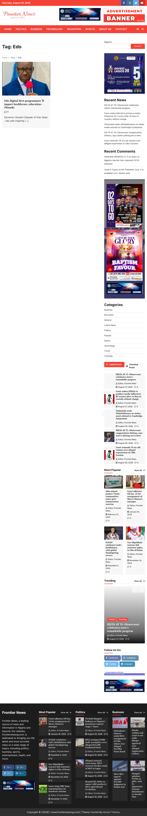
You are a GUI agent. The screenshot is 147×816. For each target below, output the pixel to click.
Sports (90, 29)
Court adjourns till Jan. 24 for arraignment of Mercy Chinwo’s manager (134, 496)
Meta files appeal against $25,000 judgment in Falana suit (120, 780)
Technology (54, 29)
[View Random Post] (138, 29)
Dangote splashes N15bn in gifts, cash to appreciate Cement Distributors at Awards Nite (138, 785)
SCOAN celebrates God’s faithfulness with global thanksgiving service (113, 549)
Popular (107, 335)
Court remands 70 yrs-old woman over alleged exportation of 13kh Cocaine (128, 451)
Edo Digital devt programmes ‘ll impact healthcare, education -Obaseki (24, 104)
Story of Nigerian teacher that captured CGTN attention (121, 160)
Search (108, 42)
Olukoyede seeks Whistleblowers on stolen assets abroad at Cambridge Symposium (129, 415)
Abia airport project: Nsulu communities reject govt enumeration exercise (113, 497)
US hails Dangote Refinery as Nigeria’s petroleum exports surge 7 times (95, 722)
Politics (21, 29)
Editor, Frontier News (127, 383)
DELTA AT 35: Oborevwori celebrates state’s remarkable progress (128, 377)
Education (74, 29)
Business (36, 29)
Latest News (110, 325)
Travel (107, 351)
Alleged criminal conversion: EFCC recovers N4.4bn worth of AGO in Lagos (96, 764)
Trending (108, 356)
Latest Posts (115, 364)
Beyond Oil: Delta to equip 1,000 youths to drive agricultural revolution (95, 785)
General (107, 320)
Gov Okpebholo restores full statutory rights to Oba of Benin (135, 546)
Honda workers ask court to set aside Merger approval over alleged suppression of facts (138, 742)
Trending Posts (133, 366)
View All (138, 470)
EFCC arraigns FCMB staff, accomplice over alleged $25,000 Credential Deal (96, 743)
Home (7, 29)
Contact (121, 29)
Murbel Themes (111, 812)
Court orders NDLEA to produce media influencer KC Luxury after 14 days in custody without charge (122, 116)
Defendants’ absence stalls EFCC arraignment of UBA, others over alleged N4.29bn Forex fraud (120, 741)
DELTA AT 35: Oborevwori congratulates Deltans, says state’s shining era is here (129, 433)
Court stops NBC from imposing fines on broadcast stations (59, 789)
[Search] (143, 29)
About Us (105, 29)
